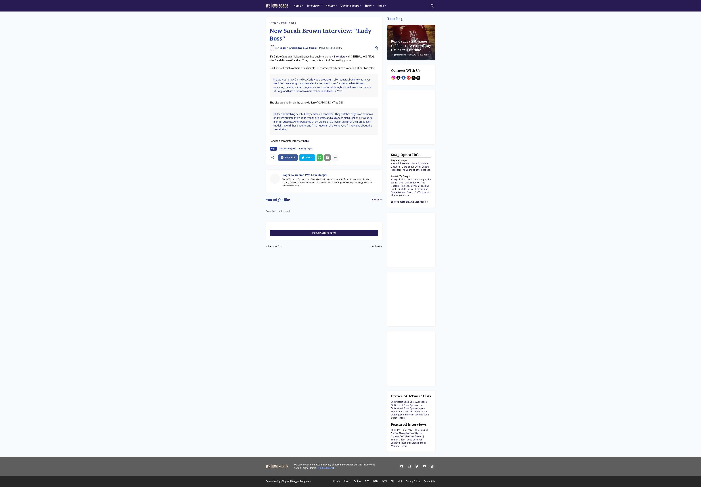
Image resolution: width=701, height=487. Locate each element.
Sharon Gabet (398, 439)
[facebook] (402, 466)
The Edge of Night (410, 186)
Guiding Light (305, 148)
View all (375, 199)
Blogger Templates (301, 481)
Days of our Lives (411, 167)
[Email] (327, 157)
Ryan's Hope (421, 189)
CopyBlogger (283, 481)
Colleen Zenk (398, 436)
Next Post (375, 246)
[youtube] (425, 466)
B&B (375, 481)
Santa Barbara (398, 192)
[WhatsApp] (320, 157)
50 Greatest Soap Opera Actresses (409, 402)
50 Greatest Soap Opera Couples (408, 408)
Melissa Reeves (414, 436)
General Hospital (287, 23)
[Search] (432, 6)
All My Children (398, 179)
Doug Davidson (414, 439)
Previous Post (275, 246)
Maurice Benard (399, 446)
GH (392, 481)
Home (297, 5)
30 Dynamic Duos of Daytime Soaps (409, 411)
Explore (357, 481)
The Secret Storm (400, 195)
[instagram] (409, 466)
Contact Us (429, 481)
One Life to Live (405, 189)
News (368, 5)
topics (409, 202)
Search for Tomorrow (418, 192)
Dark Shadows (412, 182)
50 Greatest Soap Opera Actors (407, 405)
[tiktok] (432, 466)
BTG (367, 481)
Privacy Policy (413, 481)
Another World (415, 179)
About (347, 481)
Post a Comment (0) (324, 232)
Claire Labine (420, 430)
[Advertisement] (414, 116)
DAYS (384, 481)
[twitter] (417, 466)
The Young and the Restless (415, 170)
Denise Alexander (400, 433)
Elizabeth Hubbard (400, 443)
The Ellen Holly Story (401, 430)
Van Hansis (416, 433)
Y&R (400, 481)
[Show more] (335, 157)
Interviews (313, 5)
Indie (381, 5)
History (330, 5)
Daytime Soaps (350, 5)
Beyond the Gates (400, 163)
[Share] (375, 48)
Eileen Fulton (418, 443)
